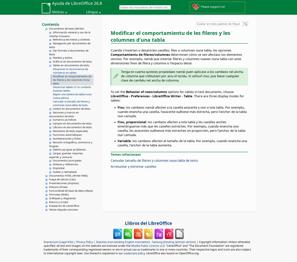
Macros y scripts (58, 202)
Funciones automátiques (67, 134)
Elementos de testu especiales (70, 131)
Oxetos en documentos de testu (71, 108)
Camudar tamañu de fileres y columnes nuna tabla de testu (154, 160)
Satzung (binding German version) (174, 242)
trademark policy (134, 253)
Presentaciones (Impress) (64, 183)
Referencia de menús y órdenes (71, 39)
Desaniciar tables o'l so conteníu (72, 87)
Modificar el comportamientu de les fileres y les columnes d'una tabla (72, 79)
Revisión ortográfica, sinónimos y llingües (70, 144)
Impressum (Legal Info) (58, 242)
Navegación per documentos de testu (69, 45)
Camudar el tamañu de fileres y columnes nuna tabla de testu (71, 103)
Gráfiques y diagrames (62, 198)
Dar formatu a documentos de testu (69, 52)
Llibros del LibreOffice (148, 223)
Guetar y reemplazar (65, 171)
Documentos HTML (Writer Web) (68, 175)
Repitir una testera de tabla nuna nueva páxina (72, 96)
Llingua (92, 12)
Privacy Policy (84, 242)
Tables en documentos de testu (71, 65)
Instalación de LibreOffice (64, 205)
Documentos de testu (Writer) (66, 28)
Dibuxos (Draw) (58, 187)
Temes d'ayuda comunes (63, 209)
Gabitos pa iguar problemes (69, 149)
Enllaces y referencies (65, 164)
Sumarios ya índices (64, 119)
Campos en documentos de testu (72, 123)
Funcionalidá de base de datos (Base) (71, 190)
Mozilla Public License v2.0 (148, 246)
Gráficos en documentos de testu (72, 61)
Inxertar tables (61, 90)
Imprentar (59, 168)
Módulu (58, 12)
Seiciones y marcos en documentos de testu (64, 114)
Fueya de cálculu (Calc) (62, 179)
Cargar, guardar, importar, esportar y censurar (66, 155)
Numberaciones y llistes (67, 138)
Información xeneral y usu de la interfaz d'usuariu (69, 34)
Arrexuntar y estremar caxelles (133, 166)
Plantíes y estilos (62, 57)
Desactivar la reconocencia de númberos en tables (70, 70)
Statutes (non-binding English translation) (123, 242)
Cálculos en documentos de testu (72, 127)
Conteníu (50, 24)
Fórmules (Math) (59, 194)
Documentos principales (67, 160)
